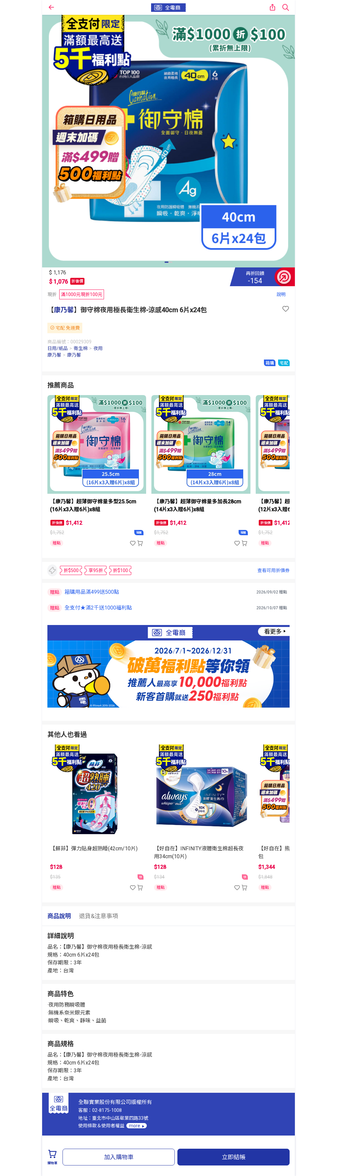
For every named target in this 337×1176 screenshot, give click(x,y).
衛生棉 (81, 348)
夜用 (98, 348)
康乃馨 (64, 310)
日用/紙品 (57, 348)
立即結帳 (234, 1157)
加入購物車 (119, 1157)
